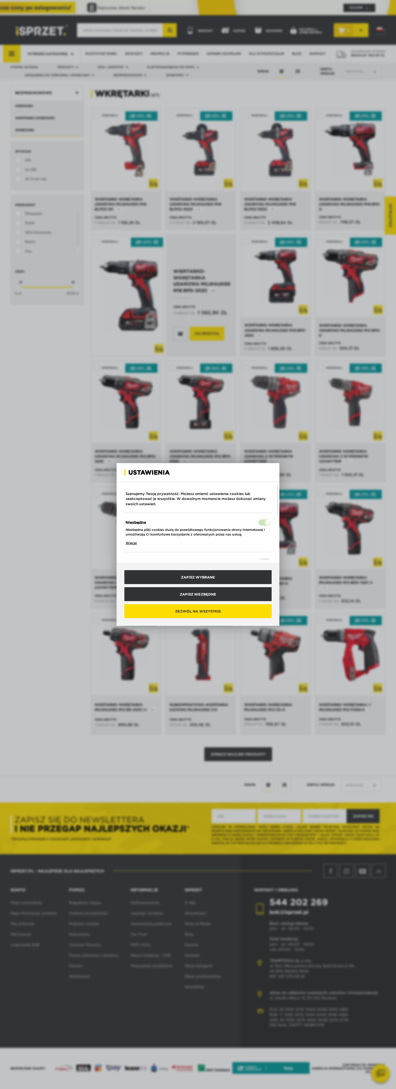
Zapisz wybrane (198, 577)
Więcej (131, 543)
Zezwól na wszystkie (198, 611)
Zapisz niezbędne (198, 594)
